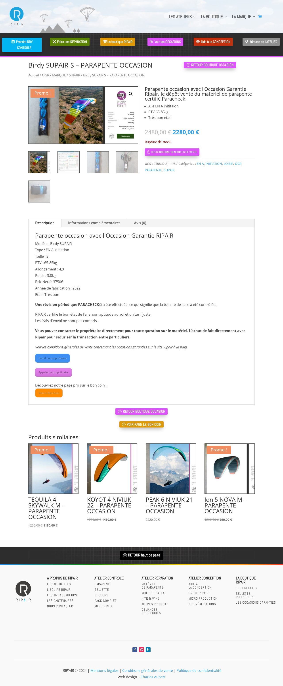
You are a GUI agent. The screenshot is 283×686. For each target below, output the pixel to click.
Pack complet (105, 601)
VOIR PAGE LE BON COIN (144, 424)
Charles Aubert (153, 676)
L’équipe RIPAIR (59, 589)
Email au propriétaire (52, 358)
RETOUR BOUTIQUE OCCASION (212, 64)
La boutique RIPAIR (119, 41)
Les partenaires (60, 601)
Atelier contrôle (109, 578)
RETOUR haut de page (144, 555)
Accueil (33, 75)
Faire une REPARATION (72, 41)
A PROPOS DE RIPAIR (62, 578)
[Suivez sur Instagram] (141, 649)
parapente (103, 584)
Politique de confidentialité (199, 670)
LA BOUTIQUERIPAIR (246, 580)
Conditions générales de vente (147, 670)
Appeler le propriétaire (53, 372)
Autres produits (155, 604)
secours (101, 595)
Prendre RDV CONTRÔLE (24, 44)
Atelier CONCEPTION (205, 578)
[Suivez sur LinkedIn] (148, 649)
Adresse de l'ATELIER (263, 41)
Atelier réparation (157, 578)
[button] (131, 94)
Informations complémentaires (94, 222)
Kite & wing (151, 598)
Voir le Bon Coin (48, 393)
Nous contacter (60, 606)
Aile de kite (103, 606)
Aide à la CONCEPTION (215, 41)
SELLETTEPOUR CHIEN (245, 595)
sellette (101, 589)
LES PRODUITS (246, 588)
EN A (200, 163)
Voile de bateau (154, 593)
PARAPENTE (153, 170)
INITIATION (214, 163)
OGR (45, 75)
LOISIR (228, 163)
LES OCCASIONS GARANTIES (256, 602)
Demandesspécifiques (151, 611)
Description (45, 222)
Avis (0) (140, 222)
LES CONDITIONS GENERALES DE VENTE (174, 152)
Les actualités (59, 584)
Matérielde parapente (153, 585)
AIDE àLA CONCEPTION (200, 585)
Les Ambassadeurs (62, 595)
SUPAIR (74, 75)
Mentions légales (104, 670)
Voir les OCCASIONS (168, 41)
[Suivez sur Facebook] (134, 649)
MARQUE (59, 75)
